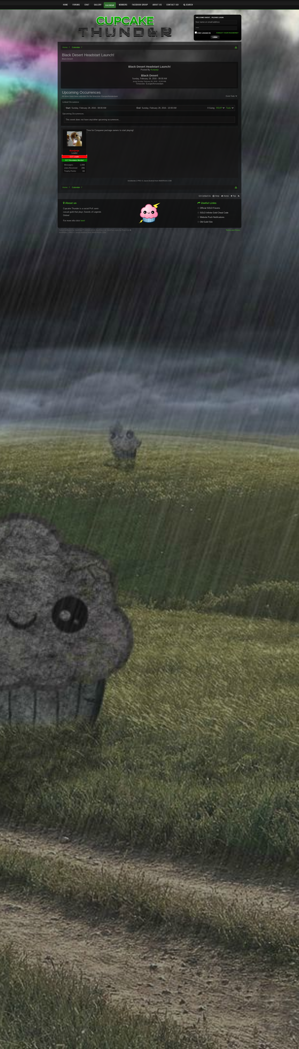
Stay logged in (204, 33)
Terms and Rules (233, 230)
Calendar (109, 5)
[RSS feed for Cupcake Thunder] (239, 196)
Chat (87, 4)
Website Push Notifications (212, 217)
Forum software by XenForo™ (83, 230)
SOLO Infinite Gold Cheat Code (214, 213)
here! (83, 220)
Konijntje (155, 70)
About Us (157, 4)
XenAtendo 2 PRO (134, 181)
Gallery (97, 4)
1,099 (82, 165)
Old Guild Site (206, 222)
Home (65, 4)
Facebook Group (140, 4)
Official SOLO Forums (210, 208)
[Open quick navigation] (236, 47)
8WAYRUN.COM (165, 181)
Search (189, 4)
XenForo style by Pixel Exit (118, 230)
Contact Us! (172, 4)
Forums (76, 4)
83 (84, 171)
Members (123, 4)
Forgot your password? (227, 33)
